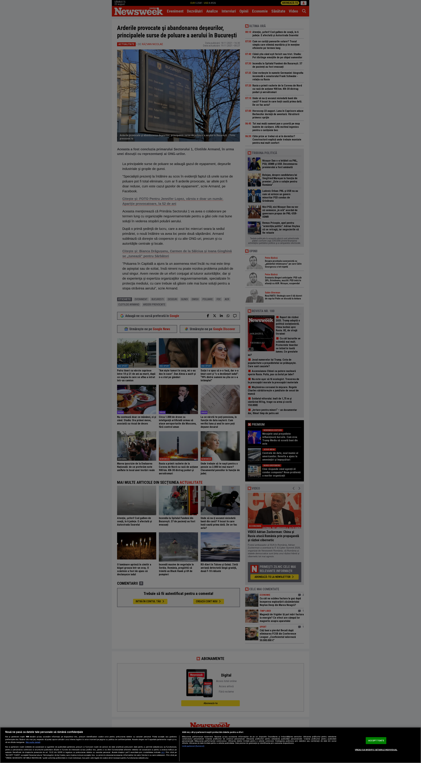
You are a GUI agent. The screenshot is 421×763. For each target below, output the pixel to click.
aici (163, 752)
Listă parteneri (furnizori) (193, 746)
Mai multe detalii (33, 742)
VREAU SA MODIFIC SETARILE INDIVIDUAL (376, 750)
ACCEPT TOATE (376, 740)
